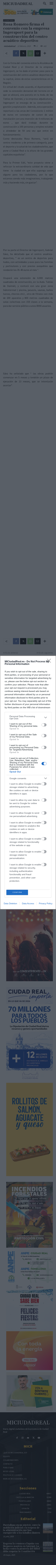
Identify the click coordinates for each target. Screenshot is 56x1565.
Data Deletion (10, 903)
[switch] (44, 724)
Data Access (28, 903)
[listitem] (28, 717)
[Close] (50, 662)
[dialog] (28, 782)
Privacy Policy (45, 903)
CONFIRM (17, 892)
